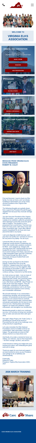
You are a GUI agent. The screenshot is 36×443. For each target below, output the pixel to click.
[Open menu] (32, 5)
